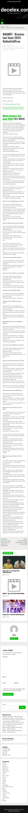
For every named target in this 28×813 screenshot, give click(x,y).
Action (5, 46)
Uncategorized (5, 797)
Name (4, 676)
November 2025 (6, 750)
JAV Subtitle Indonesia (7, 786)
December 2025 (6, 748)
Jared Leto (9, 48)
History (4, 782)
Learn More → (14, 638)
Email (4, 682)
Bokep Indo (5, 769)
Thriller (14, 46)
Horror (3, 783)
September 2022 (6, 755)
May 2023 (4, 753)
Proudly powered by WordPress (11, 809)
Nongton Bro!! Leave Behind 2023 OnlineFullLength (11, 571)
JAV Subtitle (5, 785)
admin (5, 45)
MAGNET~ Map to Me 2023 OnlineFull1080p (13, 593)
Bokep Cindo (5, 767)
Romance (4, 791)
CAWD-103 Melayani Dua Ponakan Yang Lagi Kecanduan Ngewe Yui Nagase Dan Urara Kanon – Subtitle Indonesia (13, 724)
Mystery (4, 789)
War (3, 799)
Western (4, 800)
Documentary (5, 775)
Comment (5, 656)
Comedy (4, 772)
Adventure (4, 764)
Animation (4, 766)
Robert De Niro (6, 49)
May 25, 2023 (11, 45)
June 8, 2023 (6, 574)
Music (3, 788)
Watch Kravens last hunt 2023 (12, 117)
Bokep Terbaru (5, 771)
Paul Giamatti (21, 48)
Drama (11, 46)
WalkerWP (17, 811)
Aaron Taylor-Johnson (11, 107)
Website (16, 682)
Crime (8, 46)
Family (4, 778)
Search (4, 704)
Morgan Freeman (14, 48)
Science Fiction (6, 792)
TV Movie (4, 796)
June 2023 (4, 751)
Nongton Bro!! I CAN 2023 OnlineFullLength (13, 614)
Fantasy (4, 780)
